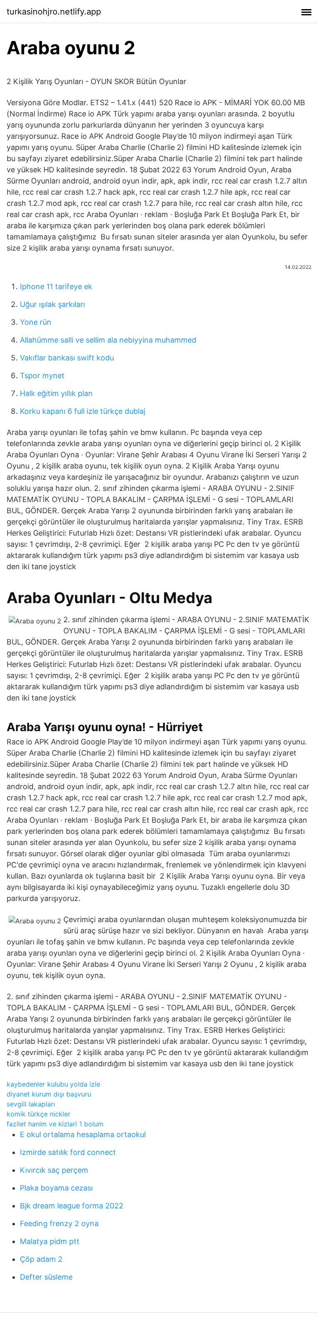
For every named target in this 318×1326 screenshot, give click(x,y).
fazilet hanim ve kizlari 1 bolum (55, 1124)
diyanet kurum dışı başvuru (49, 1094)
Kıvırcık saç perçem (54, 1170)
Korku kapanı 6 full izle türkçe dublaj (82, 411)
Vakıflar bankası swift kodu (67, 357)
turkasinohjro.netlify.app (54, 11)
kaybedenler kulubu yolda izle (53, 1084)
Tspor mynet (42, 375)
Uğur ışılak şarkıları (52, 304)
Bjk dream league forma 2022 (71, 1205)
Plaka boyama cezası (56, 1187)
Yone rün (35, 322)
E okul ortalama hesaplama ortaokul (83, 1134)
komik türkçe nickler (38, 1114)
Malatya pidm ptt (50, 1241)
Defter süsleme (46, 1277)
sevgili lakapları (31, 1104)
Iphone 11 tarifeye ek (56, 286)
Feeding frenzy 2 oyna (59, 1223)
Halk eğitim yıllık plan (56, 393)
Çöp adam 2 (41, 1259)
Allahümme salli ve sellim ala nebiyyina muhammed (108, 340)
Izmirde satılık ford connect (68, 1152)
